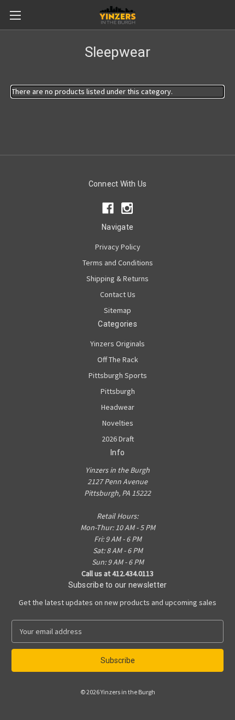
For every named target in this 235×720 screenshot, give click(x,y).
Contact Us (118, 294)
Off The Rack (117, 359)
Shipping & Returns (117, 278)
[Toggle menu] (15, 15)
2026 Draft (118, 439)
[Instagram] (127, 208)
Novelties (117, 423)
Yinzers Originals (117, 344)
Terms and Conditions (118, 263)
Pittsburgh (118, 391)
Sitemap (117, 310)
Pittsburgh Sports (118, 375)
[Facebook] (108, 208)
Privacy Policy (117, 247)
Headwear (117, 407)
